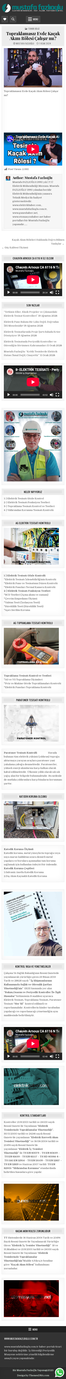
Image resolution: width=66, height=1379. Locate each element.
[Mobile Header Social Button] (5, 19)
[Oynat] (8, 292)
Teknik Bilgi (33, 28)
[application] (33, 279)
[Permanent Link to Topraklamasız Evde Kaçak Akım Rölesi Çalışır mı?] (33, 67)
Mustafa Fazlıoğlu (25, 43)
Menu (35, 19)
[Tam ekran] (57, 292)
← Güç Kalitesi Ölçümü (15, 247)
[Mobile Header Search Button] (13, 19)
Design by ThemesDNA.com (33, 1375)
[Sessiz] (51, 292)
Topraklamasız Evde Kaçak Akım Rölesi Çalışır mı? (33, 35)
